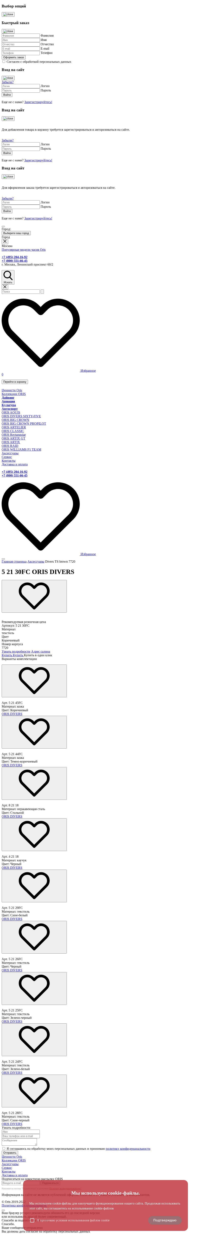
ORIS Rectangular (14, 434)
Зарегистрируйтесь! (38, 102)
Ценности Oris (12, 390)
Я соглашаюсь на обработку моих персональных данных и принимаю (78, 1148)
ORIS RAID (10, 446)
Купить (7, 655)
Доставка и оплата (15, 464)
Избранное (88, 370)
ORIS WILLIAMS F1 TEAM (21, 449)
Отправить (9, 1152)
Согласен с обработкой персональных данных (39, 61)
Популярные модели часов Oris (24, 249)
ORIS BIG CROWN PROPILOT (24, 423)
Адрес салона (40, 651)
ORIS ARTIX (11, 442)
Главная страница (14, 561)
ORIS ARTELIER (14, 427)
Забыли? (8, 82)
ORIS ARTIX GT (13, 438)
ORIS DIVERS (12, 714)
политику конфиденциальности (128, 1148)
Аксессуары (10, 453)
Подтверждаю (165, 1220)
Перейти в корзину (14, 381)
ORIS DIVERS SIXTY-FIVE (21, 416)
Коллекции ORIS (14, 394)
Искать (8, 282)
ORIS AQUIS (11, 412)
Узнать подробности (16, 651)
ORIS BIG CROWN (15, 420)
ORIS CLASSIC (13, 431)
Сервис (7, 457)
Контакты (8, 460)
